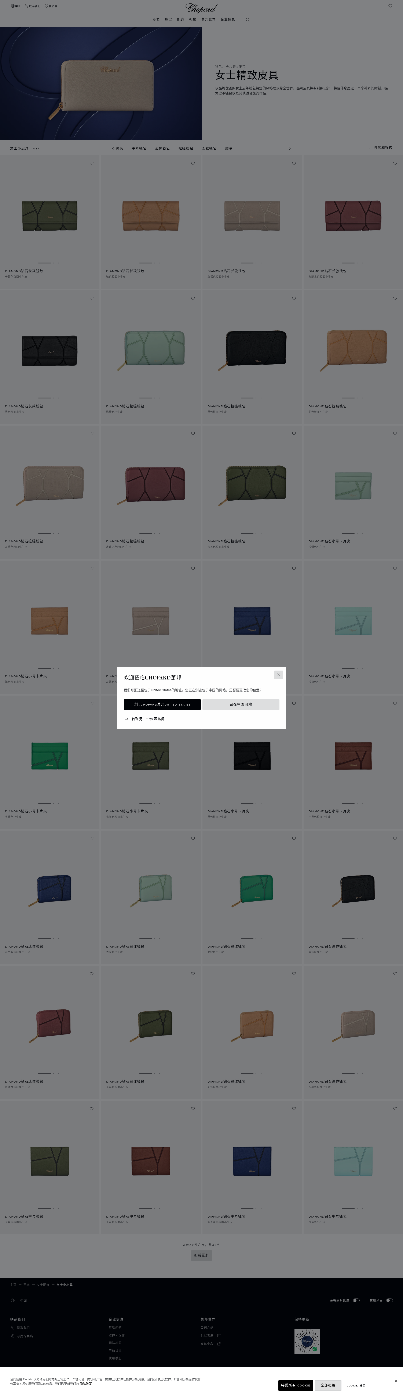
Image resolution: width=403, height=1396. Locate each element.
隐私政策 (86, 1383)
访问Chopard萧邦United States (162, 704)
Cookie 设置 (356, 1385)
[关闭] (396, 1381)
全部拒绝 (328, 1385)
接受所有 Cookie (296, 1385)
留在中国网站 (241, 704)
